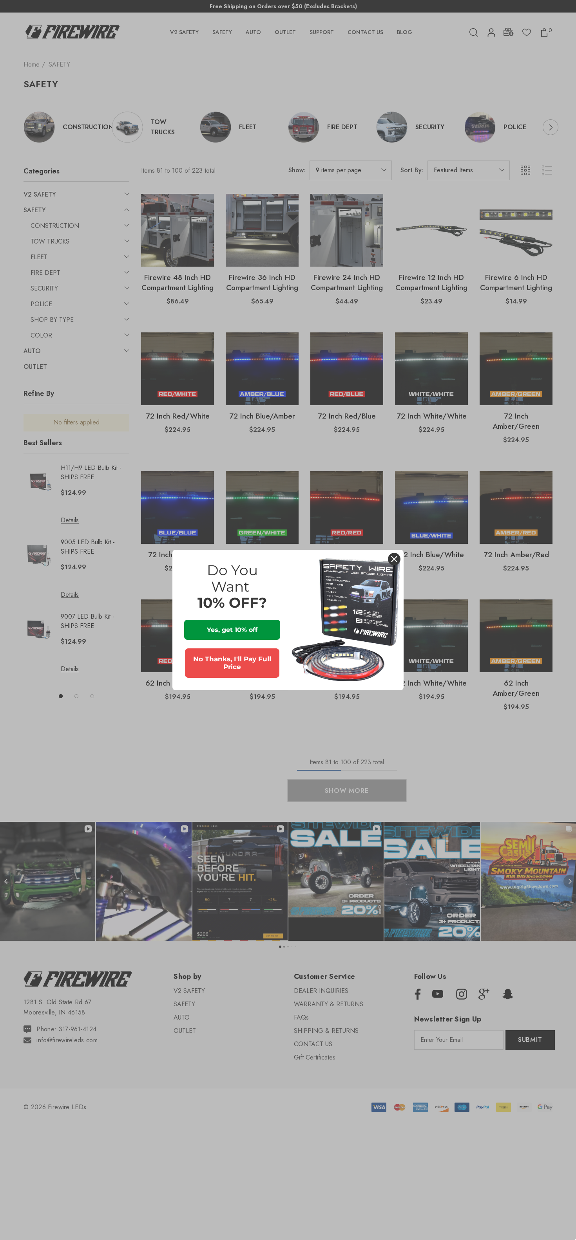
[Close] (394, 559)
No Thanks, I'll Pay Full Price (232, 663)
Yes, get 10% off (232, 630)
